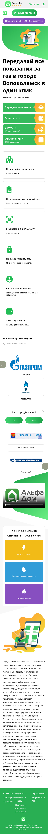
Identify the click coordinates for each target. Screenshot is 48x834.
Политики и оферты (20, 799)
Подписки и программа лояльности (20, 808)
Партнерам (8, 801)
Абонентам (8, 793)
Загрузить (34, 4)
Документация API (38, 799)
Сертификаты (38, 793)
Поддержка (20, 793)
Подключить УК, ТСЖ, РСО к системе (24, 20)
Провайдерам (9, 797)
